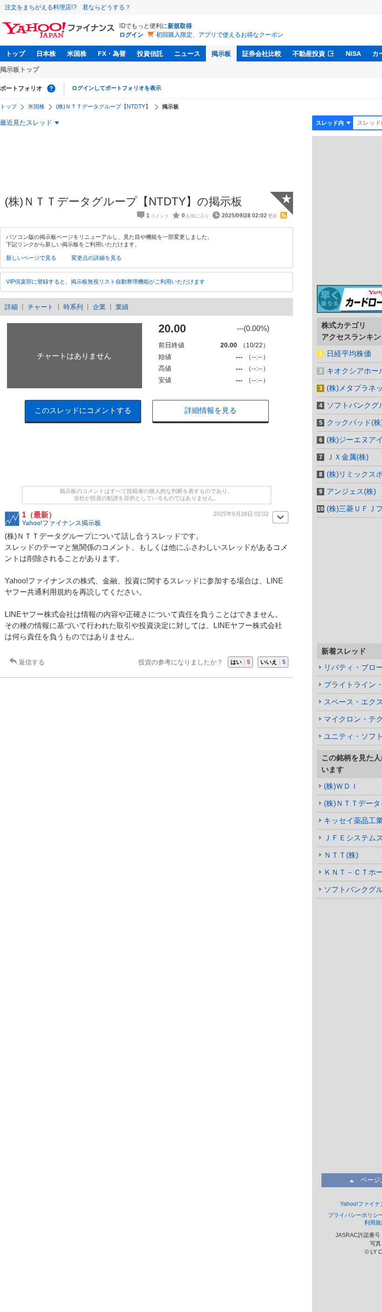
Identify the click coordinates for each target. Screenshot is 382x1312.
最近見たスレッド (26, 122)
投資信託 (150, 53)
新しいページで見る (31, 258)
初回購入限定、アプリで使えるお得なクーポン (219, 34)
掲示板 (221, 53)
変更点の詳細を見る (96, 258)
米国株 (77, 53)
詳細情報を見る (210, 410)
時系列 (73, 307)
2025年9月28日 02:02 (241, 514)
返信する (32, 662)
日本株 (46, 53)
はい (240, 662)
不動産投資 (309, 53)
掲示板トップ (19, 69)
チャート (40, 307)
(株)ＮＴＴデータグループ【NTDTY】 (103, 106)
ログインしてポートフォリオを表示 (116, 88)
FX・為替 (112, 53)
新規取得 (180, 25)
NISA (353, 53)
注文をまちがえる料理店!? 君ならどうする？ (68, 7)
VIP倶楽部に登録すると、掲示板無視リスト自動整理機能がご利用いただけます (105, 281)
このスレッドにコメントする (82, 410)
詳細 (11, 307)
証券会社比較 (261, 53)
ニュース (187, 53)
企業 (99, 307)
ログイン (131, 34)
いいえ (273, 662)
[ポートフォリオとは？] (51, 88)
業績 (122, 307)
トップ (15, 53)
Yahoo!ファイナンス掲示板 (61, 523)
